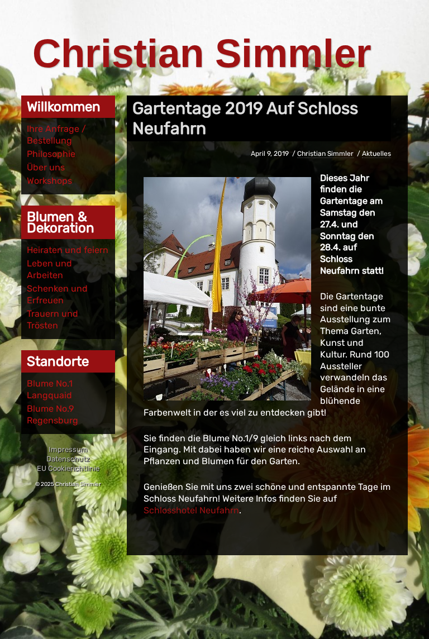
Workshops (49, 180)
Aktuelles (376, 154)
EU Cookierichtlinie (68, 468)
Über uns (46, 167)
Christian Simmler (201, 53)
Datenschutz (68, 459)
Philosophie (51, 154)
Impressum (68, 449)
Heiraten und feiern (67, 250)
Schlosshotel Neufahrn (191, 510)
